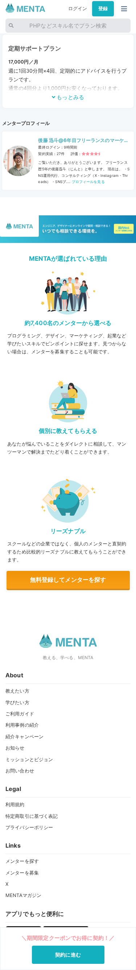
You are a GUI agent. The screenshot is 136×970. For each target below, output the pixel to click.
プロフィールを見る (87, 181)
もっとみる (69, 97)
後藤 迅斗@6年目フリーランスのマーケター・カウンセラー (83, 140)
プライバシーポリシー (29, 827)
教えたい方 (17, 691)
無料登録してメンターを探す (68, 579)
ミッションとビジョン (29, 759)
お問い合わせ (19, 771)
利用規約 (15, 804)
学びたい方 (17, 702)
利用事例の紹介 (22, 725)
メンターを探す (22, 861)
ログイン (77, 8)
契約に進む (68, 954)
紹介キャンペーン (24, 736)
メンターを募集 (22, 873)
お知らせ (15, 748)
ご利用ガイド (19, 714)
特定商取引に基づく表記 (31, 816)
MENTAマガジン (23, 895)
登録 (103, 8)
